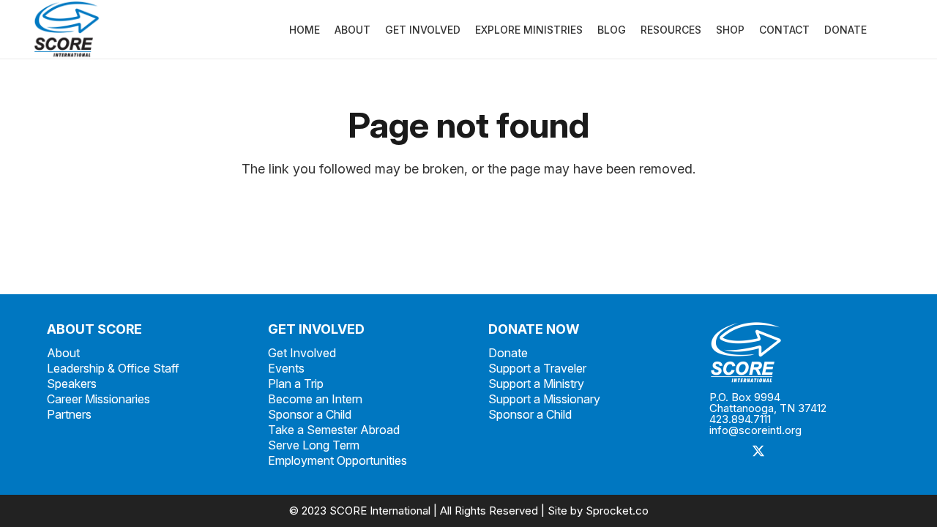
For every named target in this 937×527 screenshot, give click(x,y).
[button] (876, 29)
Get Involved (302, 352)
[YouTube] (857, 452)
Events (286, 368)
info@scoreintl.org (755, 430)
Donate (508, 352)
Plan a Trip (296, 383)
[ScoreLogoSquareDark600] (66, 29)
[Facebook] (725, 452)
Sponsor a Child (309, 414)
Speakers (72, 383)
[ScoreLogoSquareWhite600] (800, 352)
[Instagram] (791, 452)
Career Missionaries (98, 399)
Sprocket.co (617, 510)
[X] (758, 452)
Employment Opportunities (337, 460)
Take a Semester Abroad (334, 429)
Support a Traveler (537, 368)
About (63, 352)
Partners (69, 414)
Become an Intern (315, 399)
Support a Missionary (544, 399)
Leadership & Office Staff (113, 368)
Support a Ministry (536, 383)
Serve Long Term (313, 445)
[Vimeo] (824, 452)
